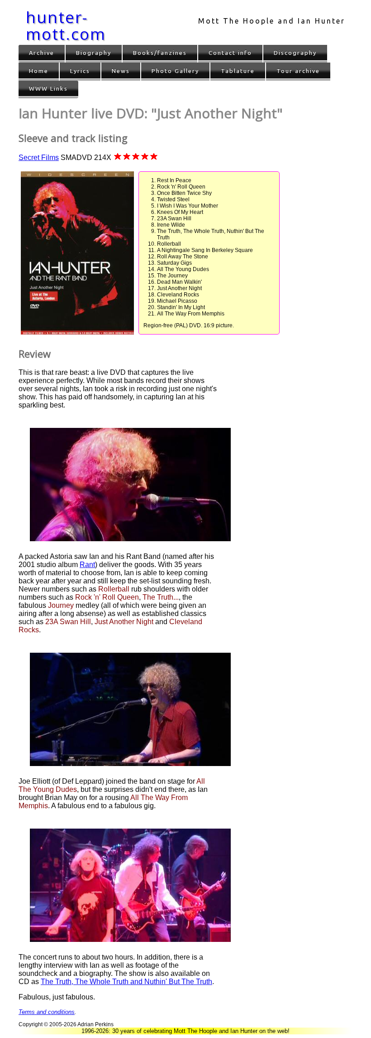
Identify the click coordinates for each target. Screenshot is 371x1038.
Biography (93, 52)
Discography (295, 52)
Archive (41, 52)
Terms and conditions (47, 1012)
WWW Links (48, 88)
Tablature (238, 71)
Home (38, 71)
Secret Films (39, 157)
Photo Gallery (175, 71)
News (121, 71)
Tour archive (298, 71)
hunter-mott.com (66, 25)
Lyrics (80, 71)
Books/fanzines (160, 52)
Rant (87, 564)
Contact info (230, 52)
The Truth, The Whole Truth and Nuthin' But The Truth (126, 981)
